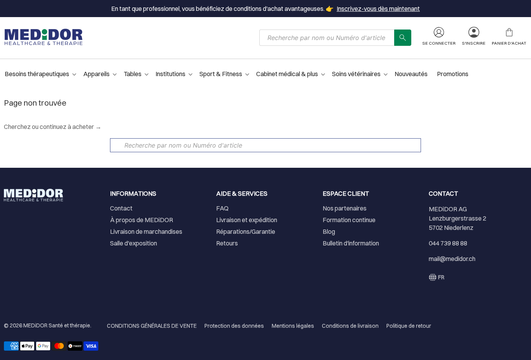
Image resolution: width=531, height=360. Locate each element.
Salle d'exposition (133, 243)
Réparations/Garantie (245, 231)
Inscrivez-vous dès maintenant (378, 8)
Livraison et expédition (246, 220)
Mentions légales (293, 325)
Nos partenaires (345, 208)
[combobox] (327, 38)
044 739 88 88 (448, 243)
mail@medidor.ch (452, 259)
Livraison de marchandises (146, 231)
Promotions (452, 74)
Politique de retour (408, 325)
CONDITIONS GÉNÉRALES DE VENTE (152, 325)
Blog (329, 231)
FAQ (222, 208)
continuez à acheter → (70, 126)
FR (441, 277)
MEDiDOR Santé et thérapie (56, 325)
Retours (227, 243)
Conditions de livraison (350, 325)
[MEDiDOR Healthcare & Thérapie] (43, 37)
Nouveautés (411, 74)
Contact (121, 208)
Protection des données (234, 325)
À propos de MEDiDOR (141, 220)
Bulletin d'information (351, 243)
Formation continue (349, 220)
